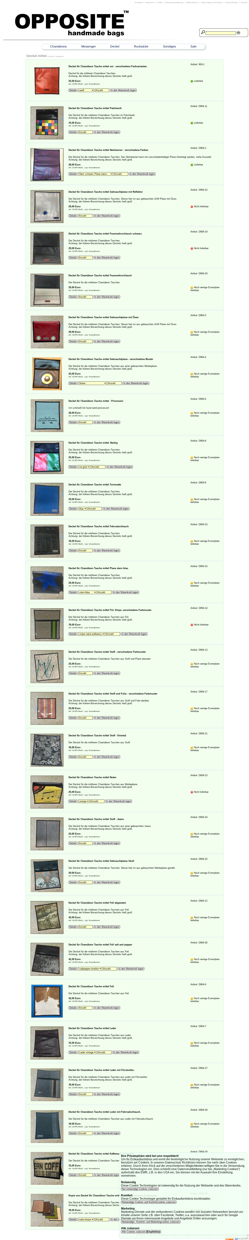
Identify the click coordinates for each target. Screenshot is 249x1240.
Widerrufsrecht (192, 2)
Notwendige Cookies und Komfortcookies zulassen (148, 1202)
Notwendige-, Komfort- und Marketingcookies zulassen (150, 1221)
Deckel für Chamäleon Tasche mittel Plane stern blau (98, 568)
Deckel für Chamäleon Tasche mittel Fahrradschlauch (99, 526)
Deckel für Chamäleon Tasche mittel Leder (92, 1028)
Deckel (114, 46)
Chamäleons (58, 46)
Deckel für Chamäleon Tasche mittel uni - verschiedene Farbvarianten (108, 66)
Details (73, 90)
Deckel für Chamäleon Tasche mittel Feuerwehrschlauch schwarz (105, 233)
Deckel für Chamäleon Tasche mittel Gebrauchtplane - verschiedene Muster (111, 359)
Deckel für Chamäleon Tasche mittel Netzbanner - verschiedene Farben (108, 150)
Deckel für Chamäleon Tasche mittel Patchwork (95, 108)
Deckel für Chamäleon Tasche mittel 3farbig (93, 442)
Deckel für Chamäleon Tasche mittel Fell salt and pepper (100, 944)
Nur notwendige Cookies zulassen (139, 1189)
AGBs (160, 2)
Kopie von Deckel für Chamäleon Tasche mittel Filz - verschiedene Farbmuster (113, 1195)
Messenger (88, 46)
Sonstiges (169, 46)
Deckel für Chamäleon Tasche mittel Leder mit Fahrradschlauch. (105, 1112)
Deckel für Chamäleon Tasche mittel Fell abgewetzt (97, 902)
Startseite (60, 56)
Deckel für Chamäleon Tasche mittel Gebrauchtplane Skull (101, 861)
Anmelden (139, 2)
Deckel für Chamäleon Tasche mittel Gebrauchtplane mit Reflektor (106, 191)
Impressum (150, 2)
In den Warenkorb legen (123, 90)
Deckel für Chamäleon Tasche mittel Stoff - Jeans (96, 819)
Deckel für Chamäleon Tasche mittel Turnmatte (95, 484)
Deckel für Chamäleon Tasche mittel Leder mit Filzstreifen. (102, 1070)
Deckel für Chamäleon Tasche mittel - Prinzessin (96, 401)
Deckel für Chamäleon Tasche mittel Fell (91, 986)
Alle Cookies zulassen (140, 1231)
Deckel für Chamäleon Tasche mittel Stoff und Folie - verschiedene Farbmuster (113, 693)
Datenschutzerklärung (174, 2)
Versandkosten (232, 2)
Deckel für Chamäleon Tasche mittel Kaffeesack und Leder (101, 1153)
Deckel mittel (36, 56)
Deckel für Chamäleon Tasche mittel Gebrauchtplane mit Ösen (104, 317)
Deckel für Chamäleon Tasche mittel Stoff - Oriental (97, 735)
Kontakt (244, 2)
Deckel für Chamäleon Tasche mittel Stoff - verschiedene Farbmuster (107, 651)
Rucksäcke (141, 46)
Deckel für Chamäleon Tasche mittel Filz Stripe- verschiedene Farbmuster (110, 610)
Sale (193, 46)
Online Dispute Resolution (211, 2)
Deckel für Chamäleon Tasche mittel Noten (92, 777)
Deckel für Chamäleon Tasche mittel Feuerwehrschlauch (100, 275)
